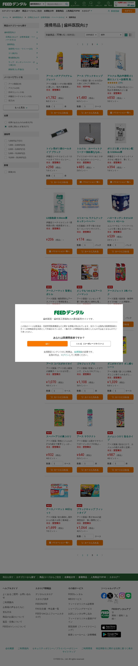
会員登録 (78, 352)
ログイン (65, 355)
